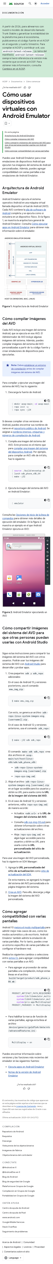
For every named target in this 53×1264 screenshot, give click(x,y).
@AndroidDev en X (11, 1172)
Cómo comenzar (33, 81)
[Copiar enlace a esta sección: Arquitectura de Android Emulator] (21, 193)
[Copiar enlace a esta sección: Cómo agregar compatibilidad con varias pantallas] (20, 921)
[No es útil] (29, 87)
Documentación (13, 12)
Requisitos (7, 1136)
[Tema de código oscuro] (45, 400)
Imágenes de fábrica (12, 1150)
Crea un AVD (14, 892)
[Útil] (25, 87)
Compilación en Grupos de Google (18, 1191)
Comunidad (28, 1242)
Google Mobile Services (13, 1222)
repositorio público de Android (30, 428)
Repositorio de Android (13, 1131)
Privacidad (39, 1247)
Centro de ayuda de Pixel (14, 1212)
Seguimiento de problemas (15, 1231)
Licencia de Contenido (26, 1106)
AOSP (4, 81)
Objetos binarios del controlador (17, 1155)
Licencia (28, 1247)
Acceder (45, 3)
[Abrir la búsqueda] (30, 3)
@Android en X (9, 1167)
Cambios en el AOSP (13, 68)
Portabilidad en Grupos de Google (18, 1195)
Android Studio (32, 664)
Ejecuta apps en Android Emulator (26, 1066)
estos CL (13, 958)
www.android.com (11, 1217)
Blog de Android (10, 1176)
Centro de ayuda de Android (15, 1208)
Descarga (6, 1141)
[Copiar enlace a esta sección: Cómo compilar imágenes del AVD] (18, 324)
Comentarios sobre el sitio (17, 1251)
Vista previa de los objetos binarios (18, 1145)
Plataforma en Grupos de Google (17, 1186)
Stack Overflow (9, 1226)
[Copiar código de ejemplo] (48, 400)
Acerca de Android (11, 1242)
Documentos (16, 81)
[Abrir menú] (5, 3)
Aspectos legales (12, 1247)
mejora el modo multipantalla (29, 927)
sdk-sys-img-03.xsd (34, 822)
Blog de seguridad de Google (16, 1181)
